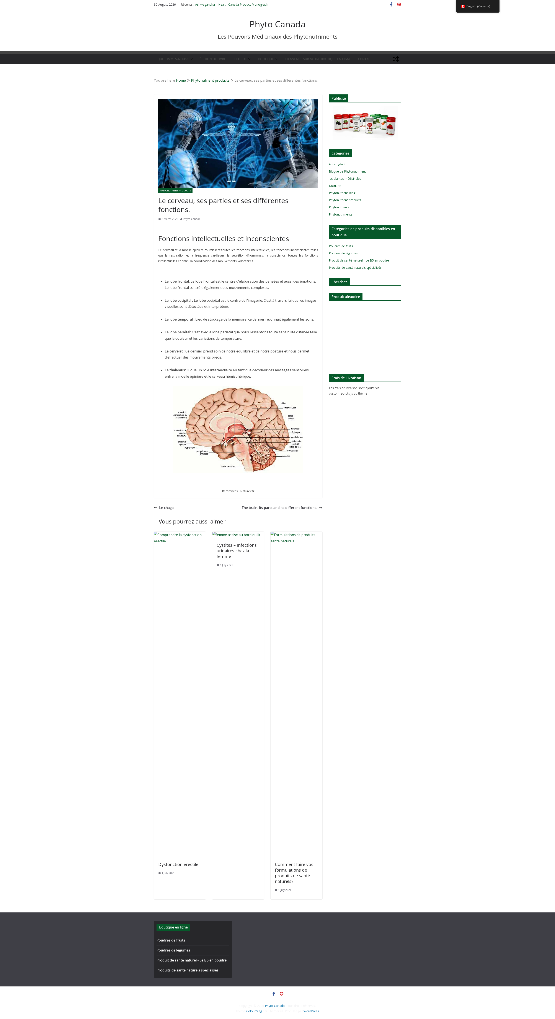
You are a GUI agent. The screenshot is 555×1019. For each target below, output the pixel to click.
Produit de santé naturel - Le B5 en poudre (359, 260)
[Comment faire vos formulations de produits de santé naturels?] (296, 534)
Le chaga (166, 507)
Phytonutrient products (175, 190)
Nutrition (335, 186)
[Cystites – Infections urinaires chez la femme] (236, 534)
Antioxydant (337, 164)
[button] (190, 59)
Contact (365, 59)
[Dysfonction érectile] (180, 534)
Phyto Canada (277, 24)
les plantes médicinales (345, 178)
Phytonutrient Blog (342, 193)
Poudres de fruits (341, 246)
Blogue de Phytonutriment (347, 171)
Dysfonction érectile (178, 864)
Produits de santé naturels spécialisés (355, 267)
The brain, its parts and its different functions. (279, 507)
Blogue (240, 59)
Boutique (266, 59)
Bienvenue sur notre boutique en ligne (318, 59)
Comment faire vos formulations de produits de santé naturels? (294, 872)
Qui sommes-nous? (172, 59)
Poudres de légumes (343, 253)
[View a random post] (396, 59)
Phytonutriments (340, 214)
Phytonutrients (339, 207)
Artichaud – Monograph (211, 4)
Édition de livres (213, 59)
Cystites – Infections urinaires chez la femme (237, 550)
